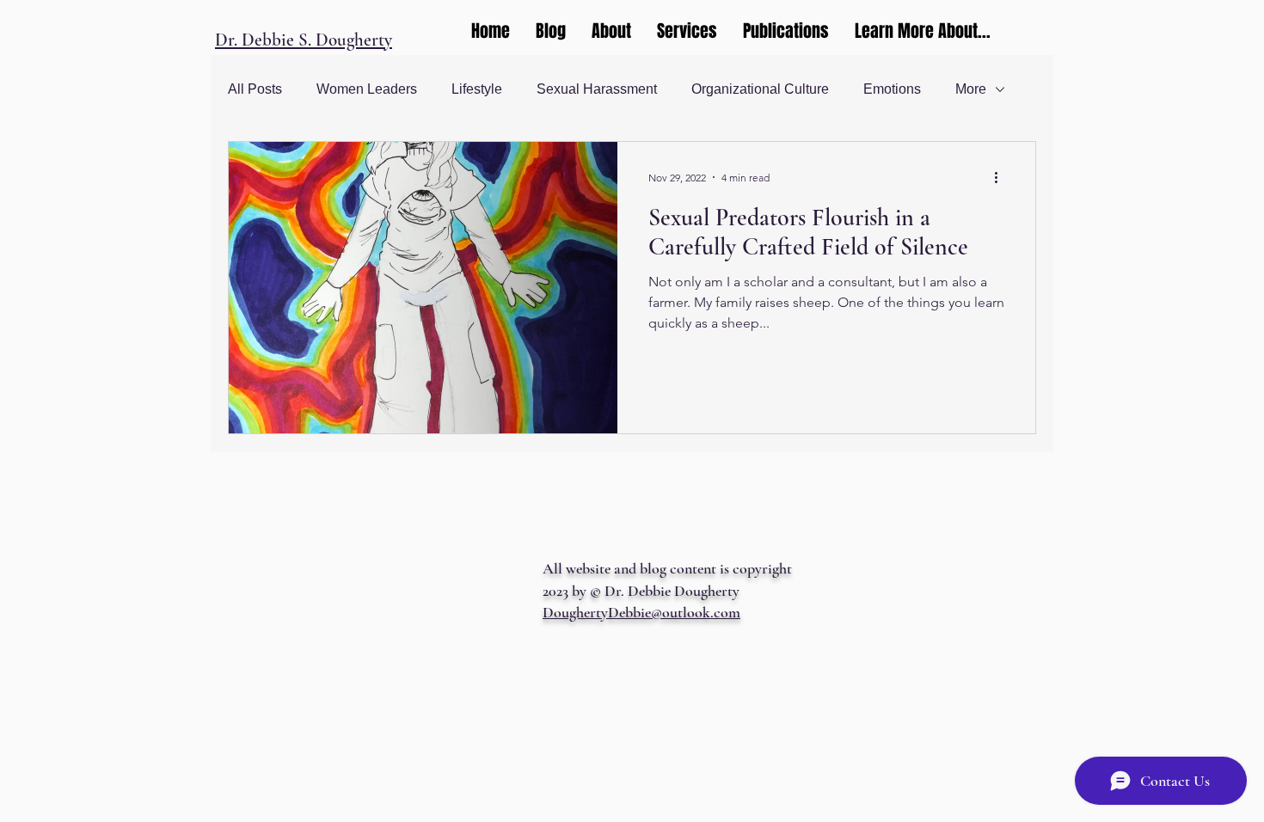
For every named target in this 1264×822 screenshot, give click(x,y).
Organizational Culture (760, 89)
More (970, 89)
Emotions (892, 89)
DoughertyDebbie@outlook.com (641, 612)
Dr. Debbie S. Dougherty (303, 40)
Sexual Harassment (597, 89)
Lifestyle (476, 89)
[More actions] (1001, 177)
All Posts (255, 89)
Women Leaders (366, 89)
